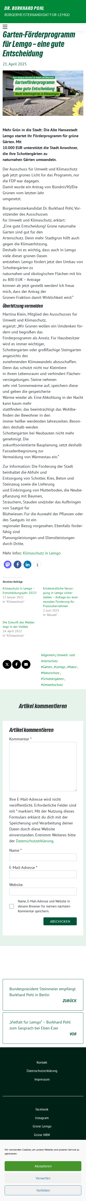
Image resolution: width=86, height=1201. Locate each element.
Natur (73, 667)
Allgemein (48, 655)
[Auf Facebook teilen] (16, 664)
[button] (7, 564)
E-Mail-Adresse (23, 867)
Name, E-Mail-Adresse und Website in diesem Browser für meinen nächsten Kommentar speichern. (44, 906)
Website (16, 884)
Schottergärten (53, 679)
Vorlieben (43, 1190)
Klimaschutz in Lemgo (42, 553)
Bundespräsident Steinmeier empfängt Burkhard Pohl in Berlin (43, 994)
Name (15, 850)
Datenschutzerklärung (34, 840)
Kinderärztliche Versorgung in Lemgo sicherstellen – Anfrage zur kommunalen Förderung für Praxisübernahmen (61, 597)
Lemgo (60, 667)
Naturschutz (51, 673)
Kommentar (20, 738)
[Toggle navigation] (5, 27)
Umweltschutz (53, 685)
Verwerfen (43, 1178)
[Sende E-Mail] (26, 664)
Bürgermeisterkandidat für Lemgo (37, 14)
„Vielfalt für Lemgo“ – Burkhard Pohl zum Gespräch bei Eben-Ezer (43, 1028)
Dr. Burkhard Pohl (24, 9)
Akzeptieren (43, 1166)
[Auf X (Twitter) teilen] (7, 664)
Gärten (47, 667)
